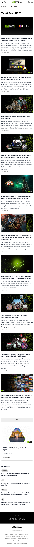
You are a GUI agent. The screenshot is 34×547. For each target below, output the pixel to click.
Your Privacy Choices (21, 534)
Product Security (23, 538)
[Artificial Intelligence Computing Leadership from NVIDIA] (17, 2)
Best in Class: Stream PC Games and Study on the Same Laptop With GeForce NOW (16, 156)
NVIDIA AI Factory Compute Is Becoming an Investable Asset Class (16, 474)
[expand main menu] (2, 2)
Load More (17, 420)
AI (2, 480)
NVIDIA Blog (4, 6)
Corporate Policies (10, 538)
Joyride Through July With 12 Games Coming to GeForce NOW (14, 316)
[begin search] (5, 2)
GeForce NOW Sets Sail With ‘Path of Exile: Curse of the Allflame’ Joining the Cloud (16, 197)
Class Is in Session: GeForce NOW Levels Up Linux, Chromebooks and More (16, 78)
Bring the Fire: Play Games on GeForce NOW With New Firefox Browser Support (16, 39)
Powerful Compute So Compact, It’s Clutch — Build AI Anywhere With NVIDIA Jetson (16, 494)
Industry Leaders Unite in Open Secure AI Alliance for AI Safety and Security (15, 503)
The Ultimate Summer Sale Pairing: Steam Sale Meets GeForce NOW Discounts (15, 355)
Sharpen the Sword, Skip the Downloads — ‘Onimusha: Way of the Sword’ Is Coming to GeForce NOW (16, 237)
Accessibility (22, 536)
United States (17, 530)
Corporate (4, 470)
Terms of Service (11, 536)
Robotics (4, 489)
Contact (16, 541)
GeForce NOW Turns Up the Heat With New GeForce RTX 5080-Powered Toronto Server (16, 277)
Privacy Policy (8, 534)
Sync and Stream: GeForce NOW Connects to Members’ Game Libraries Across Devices (16, 396)
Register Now (6, 457)
